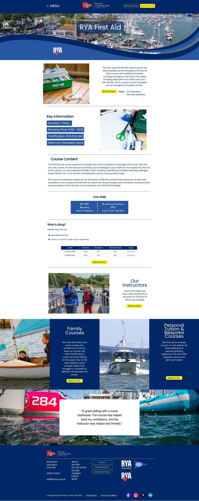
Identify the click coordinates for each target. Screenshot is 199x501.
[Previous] (9, 417)
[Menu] (47, 6)
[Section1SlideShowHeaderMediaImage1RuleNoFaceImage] (102, 439)
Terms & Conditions (109, 495)
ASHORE (75, 470)
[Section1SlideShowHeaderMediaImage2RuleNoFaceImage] (96, 439)
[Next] (189, 417)
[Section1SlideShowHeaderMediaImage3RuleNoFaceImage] (99, 439)
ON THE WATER (79, 467)
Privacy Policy (91, 495)
